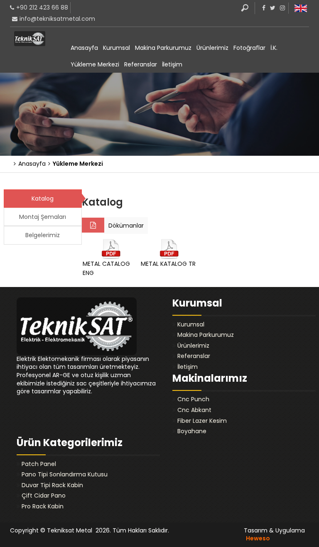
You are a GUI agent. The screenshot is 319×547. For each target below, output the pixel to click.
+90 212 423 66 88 (42, 7)
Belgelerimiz (42, 235)
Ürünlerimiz (212, 48)
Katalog (43, 198)
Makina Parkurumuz (163, 48)
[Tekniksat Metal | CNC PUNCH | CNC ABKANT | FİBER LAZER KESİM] (29, 38)
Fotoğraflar (249, 48)
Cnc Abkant (194, 410)
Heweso (258, 538)
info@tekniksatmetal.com (57, 19)
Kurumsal (116, 48)
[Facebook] (263, 8)
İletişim (172, 64)
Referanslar (140, 64)
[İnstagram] (281, 8)
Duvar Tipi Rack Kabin (52, 485)
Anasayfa (84, 48)
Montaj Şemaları (42, 217)
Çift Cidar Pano (44, 495)
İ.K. (273, 48)
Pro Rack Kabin (43, 506)
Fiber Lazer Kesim (202, 421)
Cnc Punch (193, 399)
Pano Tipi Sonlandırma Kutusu (65, 474)
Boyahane (191, 431)
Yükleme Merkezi (95, 64)
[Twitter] (272, 8)
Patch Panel (39, 464)
